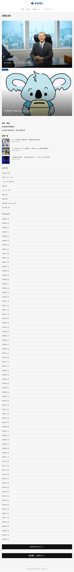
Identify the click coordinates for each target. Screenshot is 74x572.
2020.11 (5, 517)
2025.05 (5, 284)
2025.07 (5, 275)
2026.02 (5, 245)
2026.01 (5, 249)
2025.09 (5, 266)
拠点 (5, 194)
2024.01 (5, 353)
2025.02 (5, 297)
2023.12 (5, 357)
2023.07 (5, 379)
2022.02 (5, 452)
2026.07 (5, 223)
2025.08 (5, 271)
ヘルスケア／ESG (8, 181)
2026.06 (5, 227)
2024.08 (5, 323)
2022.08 (5, 426)
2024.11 (5, 310)
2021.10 (5, 470)
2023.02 (5, 400)
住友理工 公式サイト (36, 555)
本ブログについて (36, 547)
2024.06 (5, 331)
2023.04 (5, 392)
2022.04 (5, 444)
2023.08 (5, 374)
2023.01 (5, 405)
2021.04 (5, 496)
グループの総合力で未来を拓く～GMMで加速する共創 (26, 139)
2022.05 (5, 439)
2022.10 (5, 418)
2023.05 (5, 387)
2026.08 (5, 219)
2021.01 (5, 509)
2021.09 (5, 474)
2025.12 (5, 253)
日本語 (22, 9)
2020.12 (5, 513)
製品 (4, 186)
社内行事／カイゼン (9, 203)
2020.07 (5, 535)
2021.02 (5, 504)
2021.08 (5, 478)
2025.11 (5, 258)
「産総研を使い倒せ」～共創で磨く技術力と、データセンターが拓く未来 (31, 157)
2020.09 (5, 526)
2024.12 (5, 305)
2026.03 (5, 240)
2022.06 (5, 435)
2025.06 (5, 279)
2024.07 (5, 327)
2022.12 (5, 409)
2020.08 (5, 530)
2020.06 (5, 539)
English (28, 9)
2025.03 (5, 292)
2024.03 (5, 344)
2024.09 (5, 318)
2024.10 (5, 314)
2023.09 (5, 370)
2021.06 (5, 487)
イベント (6, 190)
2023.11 (5, 361)
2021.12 (5, 461)
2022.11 (5, 414)
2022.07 (5, 431)
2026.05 (5, 232)
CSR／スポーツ (7, 177)
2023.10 (5, 366)
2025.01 (5, 301)
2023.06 (5, 383)
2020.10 (5, 522)
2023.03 (5, 396)
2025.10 (5, 262)
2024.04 (5, 340)
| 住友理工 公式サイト (37, 9)
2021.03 (5, 500)
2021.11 (5, 465)
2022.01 (5, 457)
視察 (5, 199)
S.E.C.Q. (5, 69)
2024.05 (5, 336)
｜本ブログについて (49, 9)
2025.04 (5, 288)
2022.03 (5, 448)
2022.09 (5, 422)
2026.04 (5, 236)
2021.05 (5, 491)
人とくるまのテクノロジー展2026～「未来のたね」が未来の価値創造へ (30, 148)
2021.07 (5, 483)
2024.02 (5, 349)
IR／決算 (6, 207)
